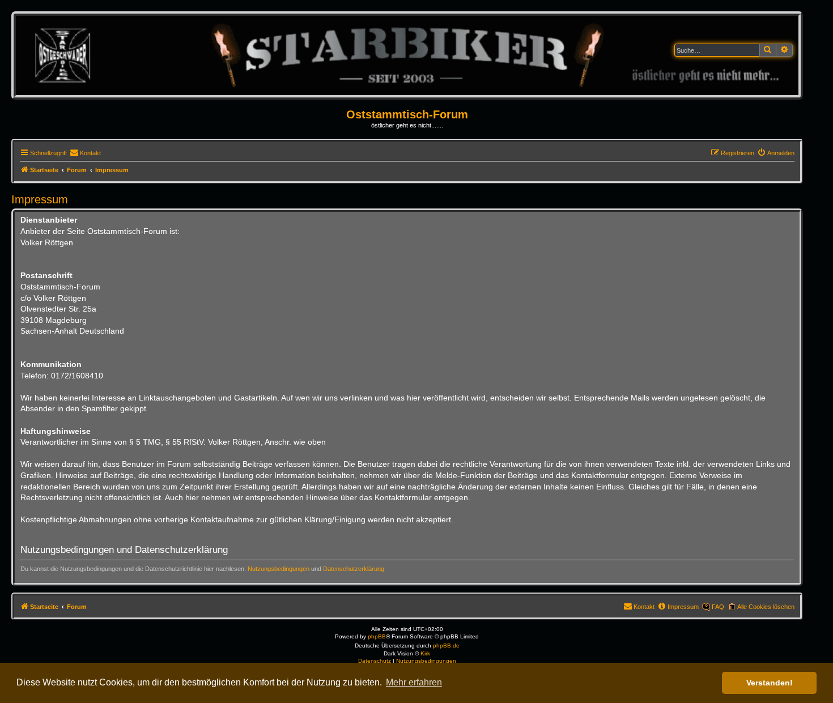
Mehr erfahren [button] (414, 682)
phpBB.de (446, 645)
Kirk (425, 653)
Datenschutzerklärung (353, 568)
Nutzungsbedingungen (278, 568)
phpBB (377, 636)
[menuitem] (85, 153)
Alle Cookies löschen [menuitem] (765, 606)
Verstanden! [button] (769, 682)
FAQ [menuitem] (718, 606)
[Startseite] (407, 55)
